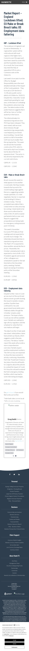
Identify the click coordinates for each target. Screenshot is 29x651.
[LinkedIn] (16, 456)
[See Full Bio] (23, 441)
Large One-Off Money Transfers (14, 493)
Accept (14, 640)
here (25, 614)
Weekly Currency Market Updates (14, 542)
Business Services (14, 514)
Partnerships (14, 568)
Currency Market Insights (14, 540)
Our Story (14, 561)
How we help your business (14, 512)
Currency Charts (14, 549)
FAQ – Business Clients (14, 526)
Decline (14, 643)
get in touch (10, 392)
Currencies (14, 570)
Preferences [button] (11, 635)
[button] (23, 2)
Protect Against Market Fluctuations (14, 496)
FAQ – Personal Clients (14, 501)
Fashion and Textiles (14, 519)
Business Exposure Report (14, 524)
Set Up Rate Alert (14, 545)
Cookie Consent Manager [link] (7, 625)
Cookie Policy (14, 583)
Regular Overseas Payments (14, 498)
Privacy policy (14, 584)
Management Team (14, 563)
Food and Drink (14, 521)
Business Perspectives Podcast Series (14, 529)
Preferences (14, 647)
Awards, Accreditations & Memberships (14, 575)
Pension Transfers (14, 491)
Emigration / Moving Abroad (14, 489)
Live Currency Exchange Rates (14, 547)
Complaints (14, 589)
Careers (14, 573)
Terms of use (14, 587)
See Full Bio (18, 441)
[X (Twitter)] (13, 456)
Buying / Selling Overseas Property (14, 486)
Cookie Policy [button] (6, 634)
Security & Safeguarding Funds (15, 565)
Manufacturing (14, 517)
